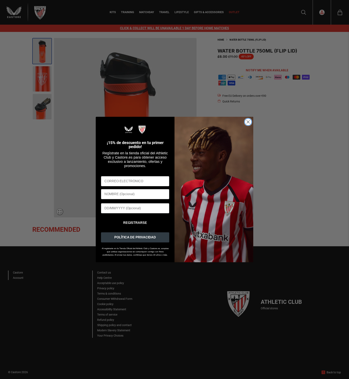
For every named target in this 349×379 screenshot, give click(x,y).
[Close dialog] (248, 121)
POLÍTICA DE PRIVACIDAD (135, 237)
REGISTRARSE (135, 222)
